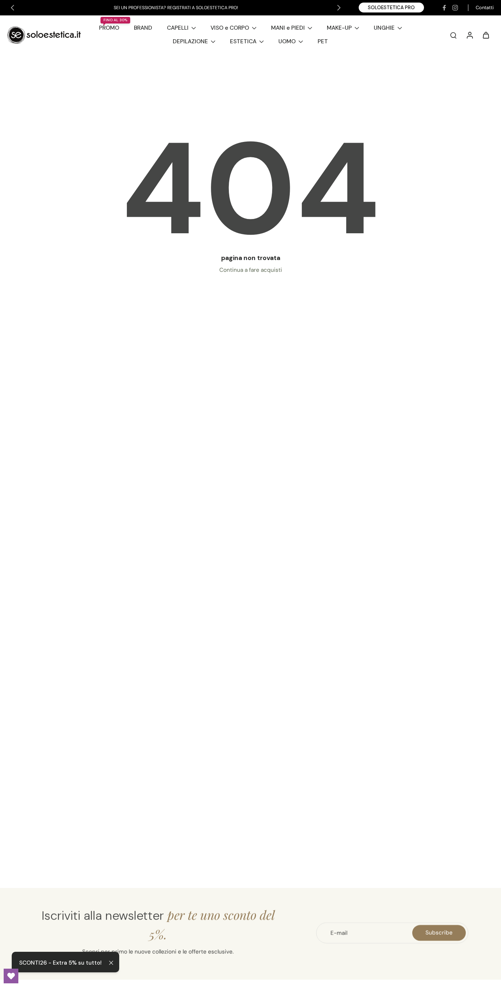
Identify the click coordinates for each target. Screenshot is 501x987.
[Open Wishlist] (11, 976)
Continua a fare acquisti (250, 270)
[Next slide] (338, 7)
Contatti (485, 7)
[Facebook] (444, 7)
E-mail (338, 932)
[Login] (469, 34)
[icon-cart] (486, 35)
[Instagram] (455, 7)
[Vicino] (111, 963)
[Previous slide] (12, 7)
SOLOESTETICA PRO (391, 7)
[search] (453, 35)
